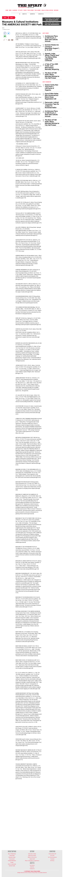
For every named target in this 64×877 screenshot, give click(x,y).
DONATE (59, 1)
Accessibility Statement (42, 872)
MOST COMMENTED (46, 81)
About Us (24, 14)
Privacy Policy (34, 872)
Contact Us (41, 14)
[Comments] (4, 36)
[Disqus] (22, 799)
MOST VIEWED (45, 33)
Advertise (32, 14)
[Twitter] (8, 33)
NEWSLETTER (52, 1)
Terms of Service (28, 872)
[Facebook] (4, 33)
